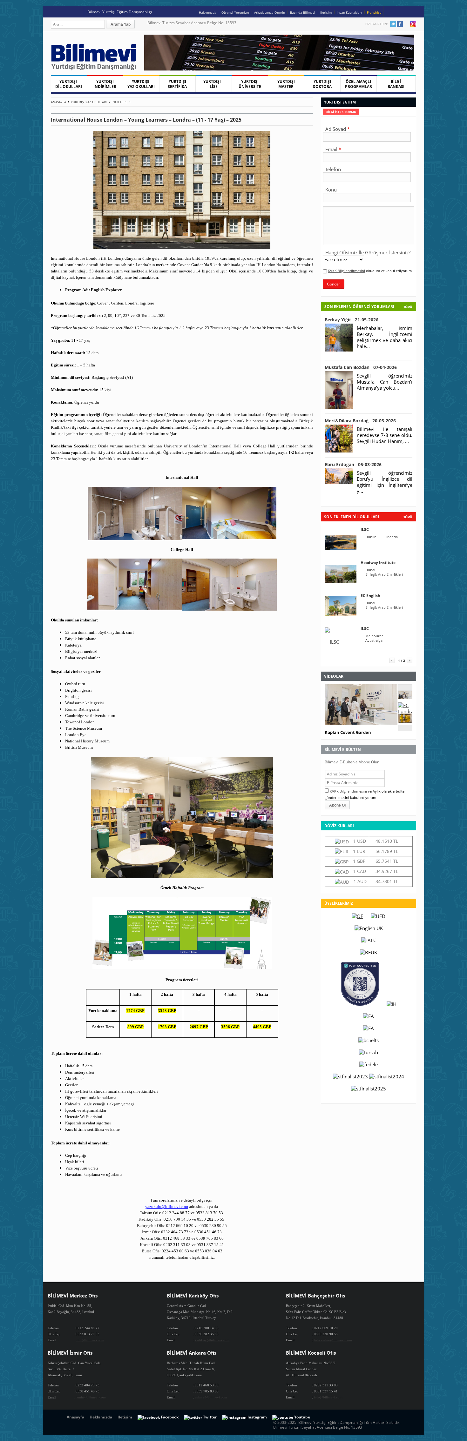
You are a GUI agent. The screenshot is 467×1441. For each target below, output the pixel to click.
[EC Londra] (405, 711)
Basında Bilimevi (302, 12)
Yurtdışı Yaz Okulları (89, 102)
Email (331, 149)
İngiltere (119, 102)
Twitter (393, 24)
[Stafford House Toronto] (405, 721)
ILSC (365, 529)
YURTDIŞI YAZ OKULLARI (141, 84)
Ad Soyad (335, 129)
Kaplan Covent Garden (348, 732)
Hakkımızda (207, 12)
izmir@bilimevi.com (91, 1397)
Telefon (333, 169)
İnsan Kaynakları (349, 12)
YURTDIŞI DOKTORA (322, 84)
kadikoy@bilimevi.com (212, 1340)
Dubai (370, 570)
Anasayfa (58, 102)
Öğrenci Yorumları (235, 12)
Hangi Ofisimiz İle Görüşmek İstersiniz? (367, 252)
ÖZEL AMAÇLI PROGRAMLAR (358, 84)
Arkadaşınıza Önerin (269, 12)
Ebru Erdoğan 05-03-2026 (353, 464)
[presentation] (341, 112)
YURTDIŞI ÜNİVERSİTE (250, 84)
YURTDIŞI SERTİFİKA (177, 84)
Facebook (400, 24)
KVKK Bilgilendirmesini (346, 270)
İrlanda (392, 537)
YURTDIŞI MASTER (286, 84)
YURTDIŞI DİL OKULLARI (68, 84)
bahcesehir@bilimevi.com (333, 1340)
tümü (407, 517)
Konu (331, 189)
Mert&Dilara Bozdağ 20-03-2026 (360, 421)
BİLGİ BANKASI (396, 84)
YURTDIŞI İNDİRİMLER (104, 84)
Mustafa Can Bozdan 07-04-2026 (361, 367)
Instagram (413, 24)
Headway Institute (378, 562)
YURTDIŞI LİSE (213, 84)
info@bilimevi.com (90, 1340)
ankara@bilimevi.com (211, 1397)
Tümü (407, 307)
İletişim (326, 12)
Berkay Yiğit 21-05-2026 (351, 320)
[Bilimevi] (97, 68)
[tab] (341, 112)
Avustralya (373, 640)
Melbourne (374, 636)
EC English (370, 595)
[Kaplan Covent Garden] (405, 697)
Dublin (370, 537)
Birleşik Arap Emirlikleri (384, 574)
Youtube (406, 24)
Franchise (374, 12)
